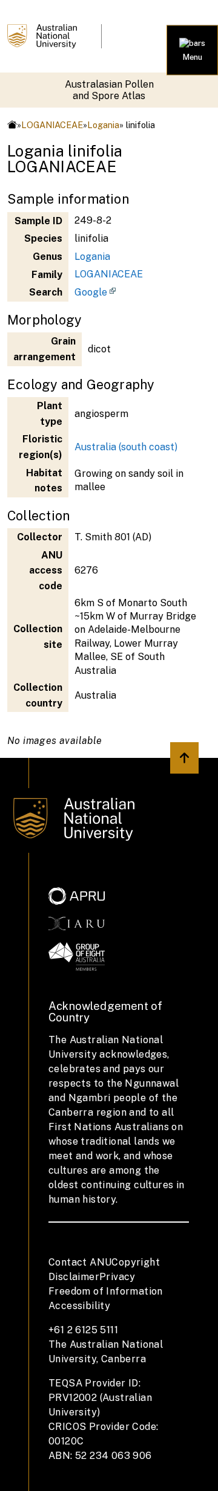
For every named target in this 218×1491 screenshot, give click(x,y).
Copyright (135, 1262)
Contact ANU (79, 1262)
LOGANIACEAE (52, 125)
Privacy (117, 1276)
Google (90, 292)
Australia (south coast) (125, 447)
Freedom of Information (105, 1291)
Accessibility (79, 1305)
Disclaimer (73, 1276)
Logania (103, 125)
